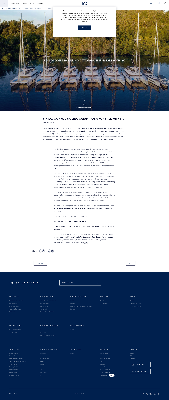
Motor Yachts (13, 353)
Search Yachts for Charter (48, 301)
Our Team (73, 309)
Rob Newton (118, 128)
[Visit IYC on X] (147, 393)
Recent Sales (13, 303)
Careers (102, 364)
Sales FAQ (12, 312)
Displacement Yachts (16, 358)
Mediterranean (44, 358)
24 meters (111, 139)
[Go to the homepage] (84, 3)
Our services (104, 303)
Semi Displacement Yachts (17, 361)
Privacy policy (79, 393)
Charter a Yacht (28, 3)
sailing (90, 149)
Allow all (84, 28)
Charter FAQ (43, 309)
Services (72, 303)
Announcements (11, 8)
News (101, 356)
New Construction (15, 329)
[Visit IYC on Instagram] (158, 393)
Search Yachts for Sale (16, 301)
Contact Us (133, 358)
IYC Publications (105, 372)
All (40, 375)
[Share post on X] (44, 251)
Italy (41, 369)
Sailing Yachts (13, 356)
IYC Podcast (103, 375)
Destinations (41, 3)
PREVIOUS (40, 263)
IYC (3, 8)
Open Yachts (13, 364)
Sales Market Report (15, 309)
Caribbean (43, 353)
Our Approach (104, 353)
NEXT (130, 263)
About (72, 301)
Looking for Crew (135, 303)
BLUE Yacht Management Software (81, 306)
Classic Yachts (13, 372)
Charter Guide (44, 306)
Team (132, 353)
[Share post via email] (53, 251)
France (42, 367)
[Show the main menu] (4, 3)
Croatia (42, 364)
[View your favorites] (151, 3)
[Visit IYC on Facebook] (143, 393)
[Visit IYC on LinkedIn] (154, 393)
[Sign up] (97, 282)
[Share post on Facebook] (40, 251)
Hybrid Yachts (13, 369)
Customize (84, 33)
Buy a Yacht (15, 3)
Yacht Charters (44, 303)
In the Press (103, 367)
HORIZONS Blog (105, 369)
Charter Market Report (47, 312)
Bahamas (42, 356)
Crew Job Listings (135, 306)
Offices (132, 356)
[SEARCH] (165, 3)
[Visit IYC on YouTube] (150, 393)
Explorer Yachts (14, 375)
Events (102, 361)
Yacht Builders (13, 332)
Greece (42, 361)
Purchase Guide (14, 306)
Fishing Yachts (13, 367)
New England (44, 372)
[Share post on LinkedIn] (49, 251)
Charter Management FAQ (48, 335)
